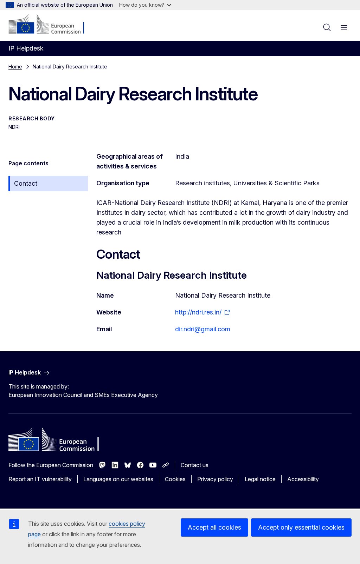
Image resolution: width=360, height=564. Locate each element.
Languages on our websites (118, 479)
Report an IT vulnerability (40, 479)
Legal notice (260, 479)
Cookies (175, 479)
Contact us (194, 465)
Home (15, 66)
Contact (25, 183)
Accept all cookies (214, 527)
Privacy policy (215, 479)
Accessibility (303, 479)
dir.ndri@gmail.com (202, 329)
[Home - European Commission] (51, 24)
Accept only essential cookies (301, 527)
